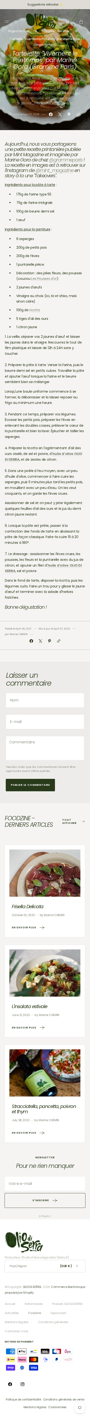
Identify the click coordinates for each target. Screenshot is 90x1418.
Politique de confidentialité (23, 1399)
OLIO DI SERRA (32, 1287)
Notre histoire (33, 1304)
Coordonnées (57, 1407)
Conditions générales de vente (63, 1399)
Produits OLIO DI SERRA (67, 1304)
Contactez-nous (16, 1331)
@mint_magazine (54, 170)
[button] (7, 21)
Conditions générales (53, 1322)
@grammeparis (65, 159)
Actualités (12, 1313)
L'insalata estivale (29, 1006)
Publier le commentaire (30, 785)
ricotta (34, 310)
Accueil (10, 1304)
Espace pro (58, 1313)
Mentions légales (17, 1322)
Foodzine (34, 1313)
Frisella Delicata (27, 906)
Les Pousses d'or (44, 278)
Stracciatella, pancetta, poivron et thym (44, 1109)
